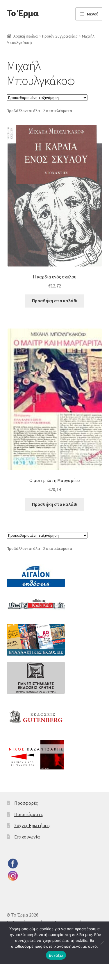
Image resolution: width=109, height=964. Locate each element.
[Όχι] (102, 943)
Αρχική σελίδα (25, 36)
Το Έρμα (22, 13)
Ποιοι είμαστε (28, 814)
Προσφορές (26, 803)
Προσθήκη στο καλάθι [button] (54, 300)
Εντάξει (56, 955)
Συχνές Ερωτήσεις (32, 825)
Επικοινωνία (27, 837)
